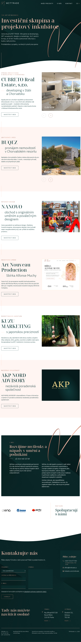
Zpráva (31, 567)
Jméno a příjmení (8, 575)
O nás (59, 3)
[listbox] (61, 91)
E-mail (4, 583)
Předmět (5, 567)
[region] (61, 95)
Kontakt (68, 3)
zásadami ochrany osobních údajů (35, 592)
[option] (61, 91)
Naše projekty (47, 3)
